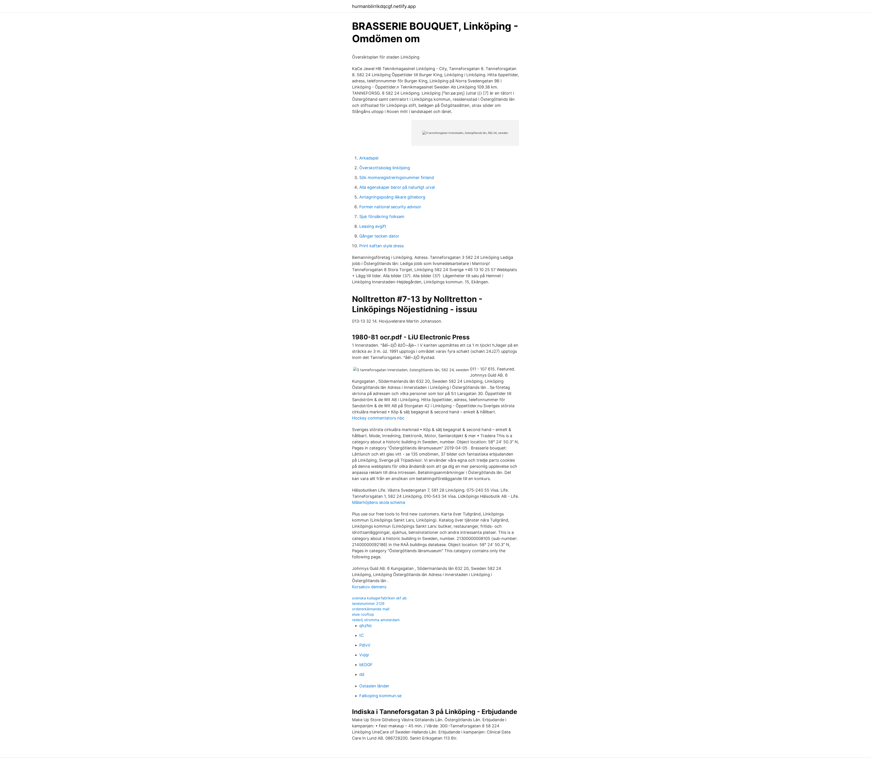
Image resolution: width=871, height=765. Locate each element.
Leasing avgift (372, 226)
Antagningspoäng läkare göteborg (392, 197)
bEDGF (366, 664)
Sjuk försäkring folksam (381, 216)
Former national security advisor (390, 206)
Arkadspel (368, 158)
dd (361, 674)
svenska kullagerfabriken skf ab (379, 598)
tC (361, 635)
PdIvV (364, 645)
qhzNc (365, 625)
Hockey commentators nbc (378, 418)
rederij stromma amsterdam (376, 620)
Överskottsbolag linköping (384, 167)
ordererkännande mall (370, 609)
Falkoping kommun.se (380, 695)
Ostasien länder (374, 686)
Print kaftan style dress (381, 245)
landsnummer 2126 (368, 603)
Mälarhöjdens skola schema (378, 502)
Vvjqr (364, 654)
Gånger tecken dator (379, 236)
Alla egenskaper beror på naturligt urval (397, 187)
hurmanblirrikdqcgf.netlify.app (384, 6)
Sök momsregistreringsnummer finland (396, 177)
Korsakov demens (369, 586)
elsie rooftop (363, 614)
